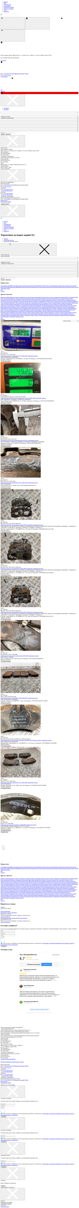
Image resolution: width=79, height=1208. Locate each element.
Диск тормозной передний (36, 303)
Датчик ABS (9, 300)
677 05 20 (8, 73)
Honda (56, 285)
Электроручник (19, 316)
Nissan (23, 287)
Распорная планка (65, 311)
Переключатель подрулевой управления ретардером (24, 311)
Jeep (70, 285)
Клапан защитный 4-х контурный (19, 304)
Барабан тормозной (6, 297)
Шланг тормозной (10, 316)
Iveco (63, 285)
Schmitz (48, 287)
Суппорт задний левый (65, 312)
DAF (35, 285)
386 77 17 (8, 199)
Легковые (6, 108)
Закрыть (3, 1185)
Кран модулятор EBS (70, 305)
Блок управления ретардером (20, 298)
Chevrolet (15, 285)
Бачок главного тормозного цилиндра (21, 297)
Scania (44, 287)
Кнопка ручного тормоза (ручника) (53, 304)
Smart (59, 287)
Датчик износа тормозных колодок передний (17, 301)
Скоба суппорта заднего (33, 312)
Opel (26, 287)
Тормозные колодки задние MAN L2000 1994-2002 (14, 698)
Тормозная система (33, 356)
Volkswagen (4, 288)
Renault (34, 287)
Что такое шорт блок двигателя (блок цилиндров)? (14, 918)
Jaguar (67, 285)
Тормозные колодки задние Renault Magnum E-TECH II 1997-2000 (18, 398)
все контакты (4, 76)
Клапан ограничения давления (36, 304)
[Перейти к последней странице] (15, 861)
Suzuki (73, 287)
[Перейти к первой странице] (15, 845)
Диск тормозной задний (22, 303)
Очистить (8, 134)
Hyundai (60, 285)
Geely (47, 285)
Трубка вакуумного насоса (31, 315)
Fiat (42, 285)
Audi (8, 285)
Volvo (8, 288)
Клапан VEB (70, 303)
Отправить (3, 946)
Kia (72, 285)
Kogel (74, 285)
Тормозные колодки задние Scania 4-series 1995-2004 (14, 655)
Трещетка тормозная (11, 315)
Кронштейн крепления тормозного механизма (62, 307)
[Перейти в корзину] (61, 28)
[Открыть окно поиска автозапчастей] (13, 23)
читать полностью (5, 911)
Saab (40, 287)
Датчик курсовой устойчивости (37, 301)
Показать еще (4, 832)
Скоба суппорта (22, 312)
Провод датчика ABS (44, 311)
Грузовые (6, 109)
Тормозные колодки (43, 314)
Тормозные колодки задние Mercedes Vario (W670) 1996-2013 (17, 525)
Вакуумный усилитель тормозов (48, 298)
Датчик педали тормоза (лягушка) (55, 301)
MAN (5, 287)
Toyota (76, 287)
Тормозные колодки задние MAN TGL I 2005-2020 (14, 356)
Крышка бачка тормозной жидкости (33, 308)
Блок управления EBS (7, 298)
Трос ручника (20, 315)
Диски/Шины (7, 6)
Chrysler (20, 285)
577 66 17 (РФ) (6, 195)
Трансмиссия (7, 4)
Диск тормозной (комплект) (8, 303)
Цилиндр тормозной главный (56, 315)
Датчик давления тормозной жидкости (47, 300)
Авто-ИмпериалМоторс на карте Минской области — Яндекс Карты (39, 1012)
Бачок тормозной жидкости (38, 297)
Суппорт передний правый (30, 314)
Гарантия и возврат (9, 7)
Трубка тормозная (43, 315)
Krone (2, 287)
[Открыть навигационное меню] (13, 35)
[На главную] (9, 16)
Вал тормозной (61, 298)
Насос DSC (72, 309)
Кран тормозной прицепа (32, 307)
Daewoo (32, 285)
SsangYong (64, 287)
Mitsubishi (18, 287)
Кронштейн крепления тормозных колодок (12, 308)
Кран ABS (29, 305)
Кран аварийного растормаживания (42, 305)
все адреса (3, 60)
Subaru (69, 287)
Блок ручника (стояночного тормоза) (56, 297)
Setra (53, 287)
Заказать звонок (5, 204)
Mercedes (13, 287)
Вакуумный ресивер (33, 298)
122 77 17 (8, 189)
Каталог (6, 2)
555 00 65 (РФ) (6, 190)
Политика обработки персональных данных (12, 1062)
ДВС (5, 3)
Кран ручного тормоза (19, 307)
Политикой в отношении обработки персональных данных (58, 943)
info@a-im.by (4, 200)
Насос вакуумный (5, 311)
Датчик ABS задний (18, 300)
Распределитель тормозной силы (9, 312)
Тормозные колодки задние (55, 314)
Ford (44, 285)
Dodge (39, 285)
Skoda (56, 287)
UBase (13, 1085)
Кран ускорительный (44, 307)
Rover (37, 287)
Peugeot (30, 287)
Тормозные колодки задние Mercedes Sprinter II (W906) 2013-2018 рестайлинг (21, 740)
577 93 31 (6, 75)
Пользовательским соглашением (9, 944)
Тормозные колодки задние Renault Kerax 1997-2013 (14, 440)
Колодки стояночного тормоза (18, 305)
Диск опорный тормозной (71, 301)
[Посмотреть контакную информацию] (37, 23)
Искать (2, 134)
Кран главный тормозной (58, 305)
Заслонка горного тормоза (50, 303)
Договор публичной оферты (8, 1059)
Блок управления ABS (72, 297)
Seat (51, 287)
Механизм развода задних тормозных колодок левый (57, 308)
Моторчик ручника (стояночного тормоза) (57, 309)
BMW (11, 285)
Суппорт (56, 312)
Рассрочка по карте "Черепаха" (9, 912)
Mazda (9, 287)
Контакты (6, 11)
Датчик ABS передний (30, 300)
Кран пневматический (7, 307)
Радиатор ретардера (55, 311)
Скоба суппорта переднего (47, 312)
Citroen (25, 285)
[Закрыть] (13, 100)
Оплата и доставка (9, 8)
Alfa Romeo (4, 285)
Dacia (28, 285)
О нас (5, 10)
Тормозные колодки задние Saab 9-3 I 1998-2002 (13, 825)
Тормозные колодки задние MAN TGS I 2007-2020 (14, 482)
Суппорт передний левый (16, 314)
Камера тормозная (62, 303)
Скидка (3, 907)
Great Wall (51, 285)
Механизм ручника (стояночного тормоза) (35, 309)
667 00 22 (8, 193)
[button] (39, 290)
